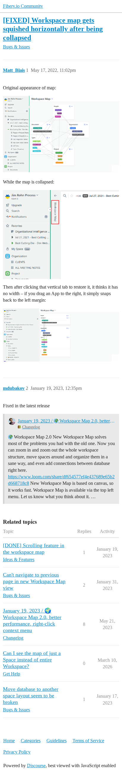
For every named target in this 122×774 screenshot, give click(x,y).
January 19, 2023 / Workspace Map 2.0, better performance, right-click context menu (66, 420)
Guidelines (56, 740)
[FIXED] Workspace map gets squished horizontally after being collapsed (53, 28)
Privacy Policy (16, 751)
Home (9, 740)
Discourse (36, 765)
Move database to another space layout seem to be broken (30, 695)
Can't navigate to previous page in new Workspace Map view (34, 581)
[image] (61, 134)
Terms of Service (88, 740)
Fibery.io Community (23, 6)
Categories (31, 740)
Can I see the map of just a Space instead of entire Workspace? (32, 659)
